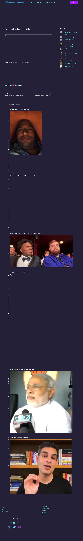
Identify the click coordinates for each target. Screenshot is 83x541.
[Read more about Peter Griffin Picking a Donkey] (8, 408)
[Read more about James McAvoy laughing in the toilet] (8, 318)
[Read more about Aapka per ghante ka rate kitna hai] (41, 466)
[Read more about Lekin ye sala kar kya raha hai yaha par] (8, 227)
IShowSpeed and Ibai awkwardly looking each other (25, 233)
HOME (32, 2)
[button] (55, 2)
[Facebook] (8, 527)
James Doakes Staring (70, 58)
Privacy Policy (45, 508)
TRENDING (39, 2)
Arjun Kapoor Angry (8, 450)
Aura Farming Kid (69, 66)
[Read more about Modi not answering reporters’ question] (41, 401)
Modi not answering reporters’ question (22, 369)
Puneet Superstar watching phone (20, 109)
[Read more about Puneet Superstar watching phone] (26, 133)
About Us (44, 512)
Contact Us (44, 510)
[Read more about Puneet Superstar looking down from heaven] (8, 170)
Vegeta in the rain (8, 244)
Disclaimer (44, 506)
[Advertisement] (41, 14)
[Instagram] (19, 527)
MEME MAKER (48, 2)
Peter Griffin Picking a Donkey (8, 387)
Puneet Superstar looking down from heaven (8, 138)
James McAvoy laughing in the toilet (8, 293)
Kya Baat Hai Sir (69, 60)
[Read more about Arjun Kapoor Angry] (8, 465)
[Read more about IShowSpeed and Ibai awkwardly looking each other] (41, 251)
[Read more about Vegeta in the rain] (8, 258)
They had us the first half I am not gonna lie (23, 176)
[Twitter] (14, 527)
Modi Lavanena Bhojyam (71, 63)
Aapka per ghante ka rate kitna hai (20, 437)
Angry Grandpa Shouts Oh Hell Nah (20, 272)
